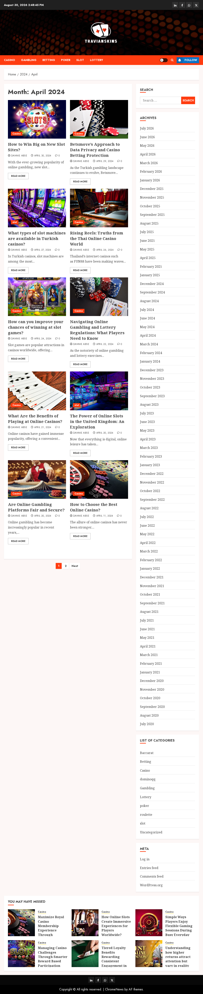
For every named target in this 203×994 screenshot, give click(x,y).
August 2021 (149, 611)
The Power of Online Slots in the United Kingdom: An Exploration (97, 421)
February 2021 (151, 663)
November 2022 (152, 482)
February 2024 (151, 353)
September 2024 (152, 292)
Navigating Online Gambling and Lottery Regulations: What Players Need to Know (97, 330)
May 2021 (147, 637)
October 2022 (150, 491)
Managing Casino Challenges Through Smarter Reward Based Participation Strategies (52, 959)
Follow (191, 60)
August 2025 (149, 223)
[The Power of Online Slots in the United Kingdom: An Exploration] (99, 390)
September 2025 (152, 214)
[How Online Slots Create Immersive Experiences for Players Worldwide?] (85, 922)
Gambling (28, 60)
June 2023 (147, 422)
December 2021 (152, 577)
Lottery (96, 60)
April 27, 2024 (42, 250)
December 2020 (152, 681)
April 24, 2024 (43, 338)
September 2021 (152, 603)
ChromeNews (114, 989)
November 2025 (152, 197)
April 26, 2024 (105, 250)
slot (80, 60)
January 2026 (150, 180)
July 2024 (147, 310)
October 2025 (150, 206)
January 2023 (150, 465)
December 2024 (152, 284)
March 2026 (149, 163)
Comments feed (152, 876)
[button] (172, 60)
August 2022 (149, 508)
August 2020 (149, 715)
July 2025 (147, 232)
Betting (48, 60)
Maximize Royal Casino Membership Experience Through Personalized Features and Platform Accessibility (51, 935)
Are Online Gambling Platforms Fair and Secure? (36, 507)
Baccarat (146, 753)
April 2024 (148, 335)
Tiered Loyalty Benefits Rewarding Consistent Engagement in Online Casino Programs (114, 961)
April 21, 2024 (42, 427)
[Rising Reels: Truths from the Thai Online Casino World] (99, 208)
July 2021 (147, 620)
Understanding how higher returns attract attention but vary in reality (178, 957)
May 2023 (147, 430)
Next (75, 566)
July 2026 (147, 128)
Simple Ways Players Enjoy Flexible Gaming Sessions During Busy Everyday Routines (178, 928)
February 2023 (151, 456)
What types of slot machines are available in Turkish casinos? (37, 238)
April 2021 (148, 646)
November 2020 (152, 689)
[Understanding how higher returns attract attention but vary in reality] (148, 953)
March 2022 (149, 551)
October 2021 (150, 594)
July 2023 (147, 413)
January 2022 (150, 568)
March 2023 (149, 448)
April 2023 (148, 439)
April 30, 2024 (42, 155)
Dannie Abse (19, 155)
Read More (18, 176)
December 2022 (152, 473)
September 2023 (152, 396)
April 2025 (148, 258)
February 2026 (151, 171)
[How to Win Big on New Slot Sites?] (37, 119)
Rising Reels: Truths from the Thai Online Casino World (96, 238)
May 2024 (147, 327)
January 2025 (150, 275)
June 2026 (147, 137)
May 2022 (147, 534)
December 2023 (152, 370)
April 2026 (148, 154)
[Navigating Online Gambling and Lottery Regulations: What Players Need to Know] (99, 296)
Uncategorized (151, 832)
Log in (144, 859)
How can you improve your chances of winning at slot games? (35, 327)
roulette (146, 814)
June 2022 (147, 525)
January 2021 (150, 672)
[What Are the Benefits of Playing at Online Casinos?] (37, 390)
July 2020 (147, 724)
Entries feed (149, 868)
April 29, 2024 (105, 161)
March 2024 (149, 344)
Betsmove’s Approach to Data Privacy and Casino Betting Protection (95, 150)
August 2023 (149, 404)
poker (65, 60)
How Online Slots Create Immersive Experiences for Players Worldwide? (116, 926)
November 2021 (152, 586)
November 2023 (152, 378)
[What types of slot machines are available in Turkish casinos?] (37, 208)
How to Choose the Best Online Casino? (93, 507)
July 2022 (147, 517)
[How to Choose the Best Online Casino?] (99, 479)
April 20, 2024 (104, 433)
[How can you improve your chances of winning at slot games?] (37, 296)
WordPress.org (151, 885)
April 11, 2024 (104, 516)
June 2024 (147, 318)
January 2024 (150, 361)
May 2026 (147, 145)
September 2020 (152, 707)
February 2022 (151, 560)
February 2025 (151, 266)
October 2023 (150, 387)
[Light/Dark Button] (164, 60)
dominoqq (147, 779)
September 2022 (152, 499)
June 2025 (147, 240)
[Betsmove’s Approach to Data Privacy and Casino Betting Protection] (99, 119)
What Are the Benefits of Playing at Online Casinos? (35, 418)
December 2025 (152, 189)
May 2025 (147, 249)
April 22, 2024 (105, 344)
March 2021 (149, 655)
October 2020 (150, 698)
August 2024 (149, 301)
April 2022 (148, 543)
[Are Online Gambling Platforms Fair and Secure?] (37, 479)
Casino (9, 60)
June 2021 (147, 629)
